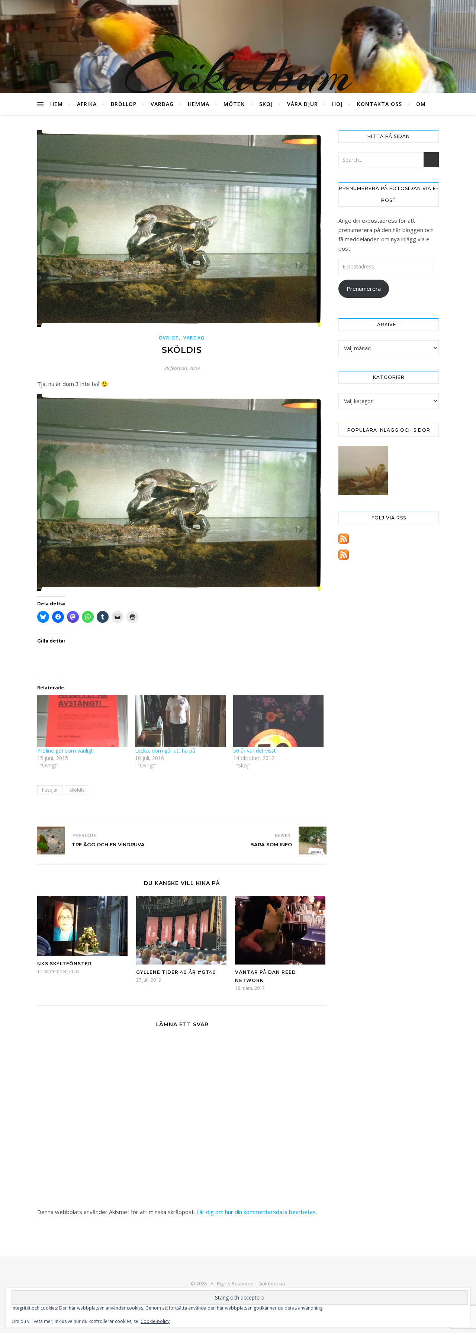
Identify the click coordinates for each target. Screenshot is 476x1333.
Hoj (337, 103)
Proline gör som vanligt (65, 750)
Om (421, 103)
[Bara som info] (313, 840)
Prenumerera (364, 288)
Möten (234, 103)
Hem (56, 103)
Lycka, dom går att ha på (165, 750)
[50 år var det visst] (278, 721)
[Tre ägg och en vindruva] (51, 840)
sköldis (77, 790)
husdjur (50, 790)
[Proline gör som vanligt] (82, 721)
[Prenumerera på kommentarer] (388, 555)
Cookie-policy (155, 1321)
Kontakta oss (379, 103)
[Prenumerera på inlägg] (388, 539)
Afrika (87, 103)
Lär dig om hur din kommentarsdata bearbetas (256, 1212)
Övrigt (169, 338)
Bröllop (123, 103)
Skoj (266, 103)
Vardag (162, 103)
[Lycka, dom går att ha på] (180, 721)
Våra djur (302, 103)
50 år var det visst (254, 750)
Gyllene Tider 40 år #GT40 (176, 972)
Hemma (198, 103)
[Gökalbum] (238, 46)
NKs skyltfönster (64, 963)
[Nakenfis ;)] (363, 470)
